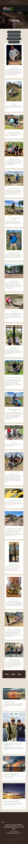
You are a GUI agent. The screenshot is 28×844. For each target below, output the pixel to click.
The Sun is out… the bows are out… (14, 377)
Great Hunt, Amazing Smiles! (14, 188)
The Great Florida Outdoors (11, 774)
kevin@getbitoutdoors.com (14, 833)
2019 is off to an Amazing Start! (13, 629)
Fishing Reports (14, 42)
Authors (19, 682)
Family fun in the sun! (14, 348)
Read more (22, 709)
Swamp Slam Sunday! (14, 281)
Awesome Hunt (14, 67)
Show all (23, 683)
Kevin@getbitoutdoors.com (15, 2)
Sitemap (10, 840)
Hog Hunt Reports (14, 35)
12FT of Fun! (14, 104)
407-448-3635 (14, 1)
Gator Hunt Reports (14, 32)
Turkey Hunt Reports (14, 38)
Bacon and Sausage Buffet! (14, 660)
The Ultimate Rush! (14, 599)
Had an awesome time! (14, 473)
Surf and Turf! (14, 442)
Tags (12, 682)
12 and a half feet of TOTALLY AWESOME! (14, 528)
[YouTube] (14, 4)
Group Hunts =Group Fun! (14, 159)
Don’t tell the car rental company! (14, 500)
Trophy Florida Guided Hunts (11, 801)
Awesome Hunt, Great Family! (14, 132)
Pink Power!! (14, 311)
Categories (6, 682)
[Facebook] (12, 4)
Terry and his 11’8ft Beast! (14, 565)
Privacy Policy (16, 840)
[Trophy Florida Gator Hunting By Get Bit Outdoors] (8, 8)
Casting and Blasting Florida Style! (14, 252)
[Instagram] (16, 4)
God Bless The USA (9, 702)
